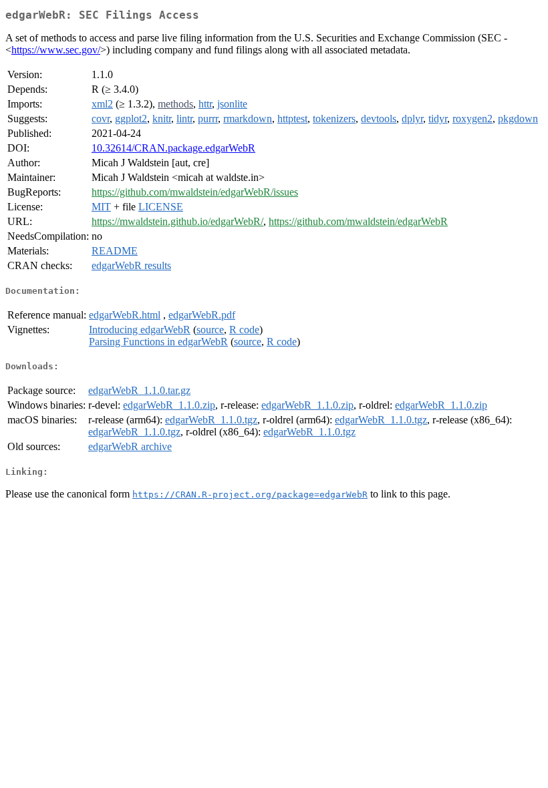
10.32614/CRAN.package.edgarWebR (173, 148)
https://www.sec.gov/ (55, 49)
